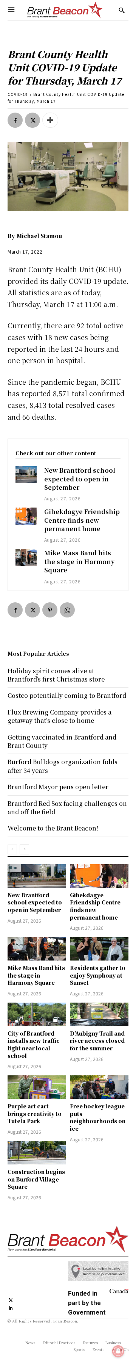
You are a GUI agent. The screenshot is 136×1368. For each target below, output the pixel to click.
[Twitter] (32, 120)
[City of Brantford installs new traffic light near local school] (37, 1014)
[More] (50, 120)
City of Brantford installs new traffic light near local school (34, 1044)
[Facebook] (15, 120)
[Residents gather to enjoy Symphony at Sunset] (99, 949)
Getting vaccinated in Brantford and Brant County (62, 741)
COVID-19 (18, 94)
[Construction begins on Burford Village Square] (37, 1152)
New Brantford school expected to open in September (79, 479)
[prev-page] (12, 849)
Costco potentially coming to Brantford (67, 695)
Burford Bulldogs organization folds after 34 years (62, 765)
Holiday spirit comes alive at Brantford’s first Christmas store (56, 674)
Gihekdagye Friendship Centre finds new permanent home (82, 520)
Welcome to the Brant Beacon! (53, 828)
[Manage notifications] (118, 1351)
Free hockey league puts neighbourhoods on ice (97, 1117)
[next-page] (24, 849)
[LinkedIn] (11, 1307)
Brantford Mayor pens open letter (58, 786)
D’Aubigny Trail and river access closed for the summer (97, 1041)
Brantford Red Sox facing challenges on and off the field (67, 807)
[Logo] (65, 10)
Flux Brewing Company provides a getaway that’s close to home (59, 716)
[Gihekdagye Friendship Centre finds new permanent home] (26, 516)
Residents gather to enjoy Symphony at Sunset (97, 975)
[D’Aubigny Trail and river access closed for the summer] (99, 1014)
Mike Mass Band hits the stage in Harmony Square (79, 561)
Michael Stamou (39, 236)
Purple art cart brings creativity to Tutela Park (35, 1113)
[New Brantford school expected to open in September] (26, 474)
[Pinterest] (49, 609)
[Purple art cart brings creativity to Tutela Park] (37, 1087)
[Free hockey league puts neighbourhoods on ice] (99, 1087)
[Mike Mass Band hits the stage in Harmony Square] (26, 557)
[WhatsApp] (67, 609)
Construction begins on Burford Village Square (36, 1179)
